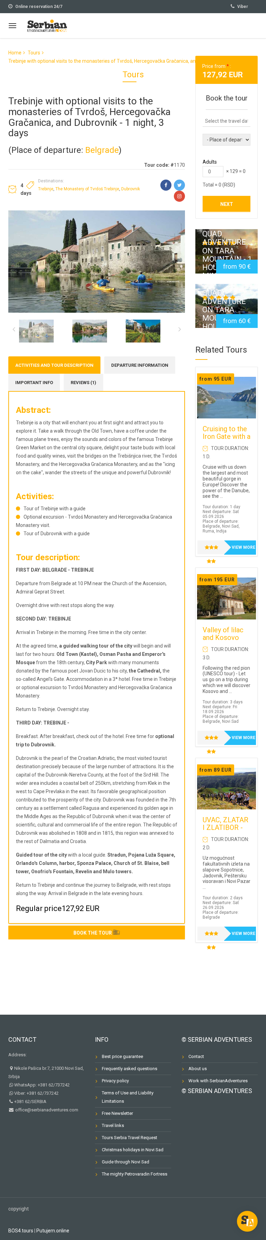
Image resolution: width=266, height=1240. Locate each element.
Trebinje (45, 189)
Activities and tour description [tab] (54, 365)
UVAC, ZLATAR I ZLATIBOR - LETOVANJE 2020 (225, 831)
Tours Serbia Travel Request (129, 1137)
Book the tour (92, 933)
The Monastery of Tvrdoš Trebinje (87, 189)
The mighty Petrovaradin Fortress (134, 1174)
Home (14, 52)
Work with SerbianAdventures (218, 1080)
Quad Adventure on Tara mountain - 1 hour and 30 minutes (227, 255)
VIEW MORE (243, 547)
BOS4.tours (20, 1230)
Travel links (113, 1125)
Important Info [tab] (34, 382)
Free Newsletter (117, 1113)
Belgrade (102, 150)
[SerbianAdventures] (47, 25)
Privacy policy (115, 1080)
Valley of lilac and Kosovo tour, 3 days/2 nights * (223, 641)
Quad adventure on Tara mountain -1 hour (226, 309)
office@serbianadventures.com (46, 1109)
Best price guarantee (122, 1056)
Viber (242, 6)
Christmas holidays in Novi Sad (132, 1149)
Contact (22, 1039)
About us (197, 1068)
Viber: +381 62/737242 (36, 1093)
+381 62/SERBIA (30, 1101)
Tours (34, 52)
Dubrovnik (130, 189)
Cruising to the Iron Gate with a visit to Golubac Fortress (226, 440)
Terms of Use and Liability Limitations (127, 1097)
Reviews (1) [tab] (83, 382)
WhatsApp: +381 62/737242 (42, 1084)
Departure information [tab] (139, 365)
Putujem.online (52, 1230)
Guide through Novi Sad (125, 1161)
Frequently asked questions (129, 1068)
